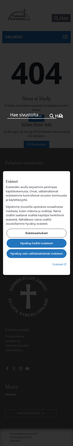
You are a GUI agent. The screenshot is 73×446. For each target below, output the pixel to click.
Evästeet (60, 264)
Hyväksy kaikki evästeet (36, 243)
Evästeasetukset (36, 233)
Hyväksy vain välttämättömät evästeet (36, 253)
